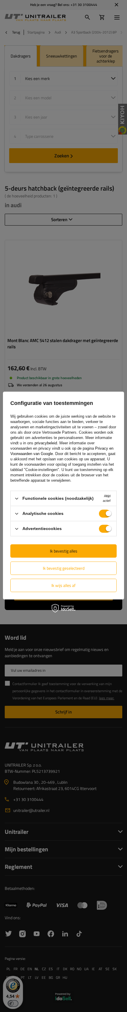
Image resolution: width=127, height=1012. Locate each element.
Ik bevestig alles (63, 551)
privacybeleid (46, 443)
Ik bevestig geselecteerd (63, 568)
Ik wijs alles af (63, 585)
